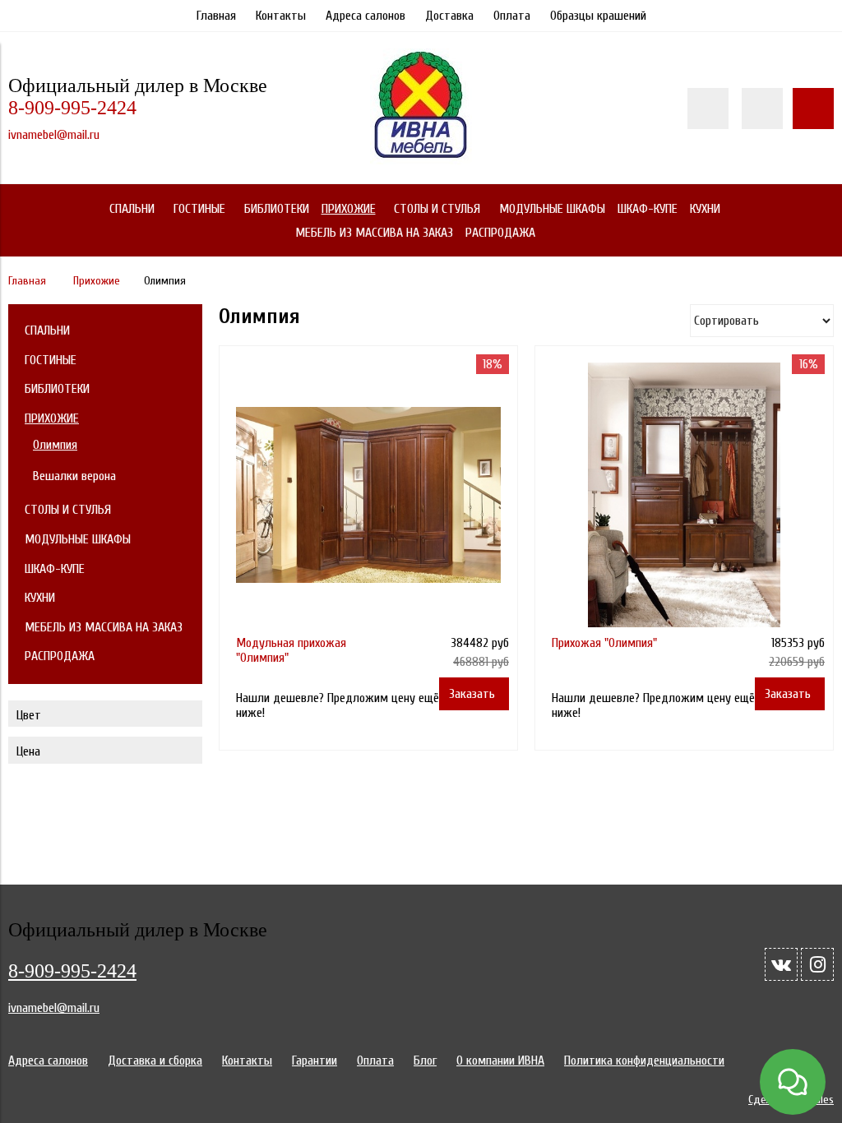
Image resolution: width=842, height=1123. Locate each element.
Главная (216, 15)
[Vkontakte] (781, 964)
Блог (425, 1060)
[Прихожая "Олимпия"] (684, 495)
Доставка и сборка (155, 1060)
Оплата (511, 15)
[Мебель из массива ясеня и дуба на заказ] (421, 160)
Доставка (449, 15)
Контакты (281, 15)
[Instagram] (817, 964)
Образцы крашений (598, 15)
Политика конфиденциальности (644, 1060)
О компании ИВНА (500, 1060)
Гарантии (314, 1060)
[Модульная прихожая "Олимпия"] (368, 495)
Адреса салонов (365, 15)
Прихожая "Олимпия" (604, 642)
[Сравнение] (762, 108)
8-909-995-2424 (72, 107)
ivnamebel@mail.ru (53, 134)
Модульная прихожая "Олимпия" (291, 650)
